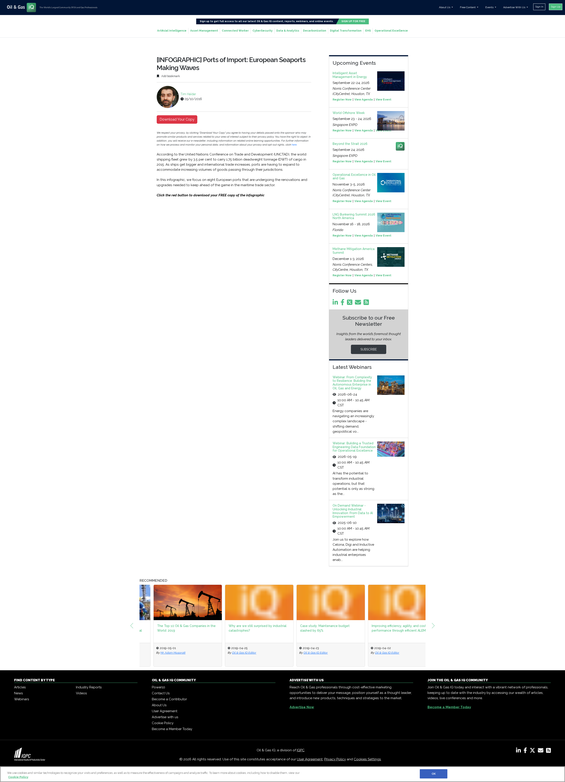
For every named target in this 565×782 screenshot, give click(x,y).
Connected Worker (235, 30)
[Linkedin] (336, 303)
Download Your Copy (177, 119)
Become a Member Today (172, 729)
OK (434, 773)
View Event (383, 99)
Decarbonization (314, 30)
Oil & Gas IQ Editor (230, 652)
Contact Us (161, 693)
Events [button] (489, 7)
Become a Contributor (169, 699)
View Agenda (363, 99)
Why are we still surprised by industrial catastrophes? (244, 628)
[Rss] (367, 303)
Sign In (539, 6)
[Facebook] (343, 303)
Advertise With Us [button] (514, 7)
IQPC (301, 750)
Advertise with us (165, 717)
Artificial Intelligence (171, 30)
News (18, 693)
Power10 (158, 687)
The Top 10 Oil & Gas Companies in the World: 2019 (172, 628)
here (294, 144)
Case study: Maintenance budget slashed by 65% (311, 628)
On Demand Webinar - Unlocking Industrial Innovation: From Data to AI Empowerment (353, 511)
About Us (159, 705)
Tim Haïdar (188, 94)
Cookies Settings (367, 759)
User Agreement (164, 711)
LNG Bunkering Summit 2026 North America (354, 216)
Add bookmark (170, 76)
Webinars (21, 699)
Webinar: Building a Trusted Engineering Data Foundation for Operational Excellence (354, 447)
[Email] (359, 303)
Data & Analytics (287, 30)
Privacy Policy (335, 759)
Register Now (342, 99)
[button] (131, 626)
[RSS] (548, 751)
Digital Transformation (346, 30)
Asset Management (204, 30)
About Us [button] (445, 7)
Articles (20, 687)
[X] (533, 751)
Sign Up (555, 6)
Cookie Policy (162, 723)
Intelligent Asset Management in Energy (350, 75)
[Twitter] (350, 303)
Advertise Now (302, 707)
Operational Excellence (391, 30)
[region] (282, 774)
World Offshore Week (349, 113)
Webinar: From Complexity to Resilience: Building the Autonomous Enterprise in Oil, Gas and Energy (352, 382)
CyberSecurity (262, 30)
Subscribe (368, 349)
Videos (81, 693)
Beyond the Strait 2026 (350, 144)
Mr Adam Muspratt (159, 652)
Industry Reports (89, 687)
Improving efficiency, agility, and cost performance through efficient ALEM (385, 628)
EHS (368, 30)
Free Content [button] (468, 7)
